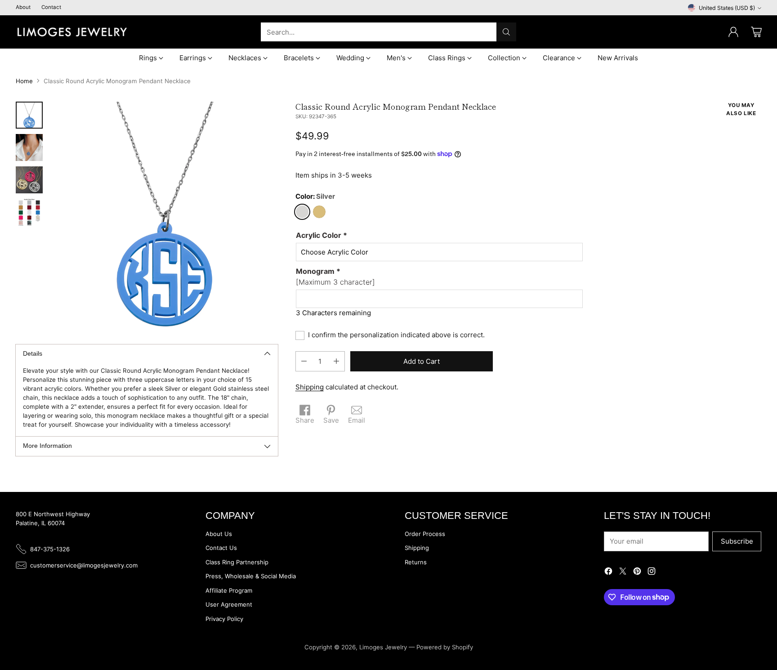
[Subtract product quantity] (304, 361)
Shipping (309, 387)
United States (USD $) (727, 7)
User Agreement (228, 604)
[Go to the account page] (733, 31)
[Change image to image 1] (29, 115)
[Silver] (302, 212)
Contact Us (221, 547)
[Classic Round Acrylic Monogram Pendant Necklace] (165, 215)
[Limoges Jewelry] (72, 32)
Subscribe (737, 541)
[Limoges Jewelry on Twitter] (622, 573)
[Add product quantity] (336, 361)
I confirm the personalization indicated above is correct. (396, 335)
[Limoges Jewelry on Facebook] (608, 573)
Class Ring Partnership (236, 562)
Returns (416, 562)
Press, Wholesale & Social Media (250, 576)
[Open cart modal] (756, 31)
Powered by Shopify (444, 647)
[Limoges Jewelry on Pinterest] (637, 573)
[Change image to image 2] (29, 147)
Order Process (425, 533)
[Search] (506, 31)
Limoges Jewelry (383, 647)
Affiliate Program (228, 590)
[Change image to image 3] (29, 179)
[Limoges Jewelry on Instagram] (651, 573)
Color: (315, 196)
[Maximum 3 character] (335, 276)
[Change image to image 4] (29, 212)
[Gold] (319, 212)
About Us (218, 533)
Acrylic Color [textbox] (321, 235)
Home (24, 81)
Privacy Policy (224, 618)
